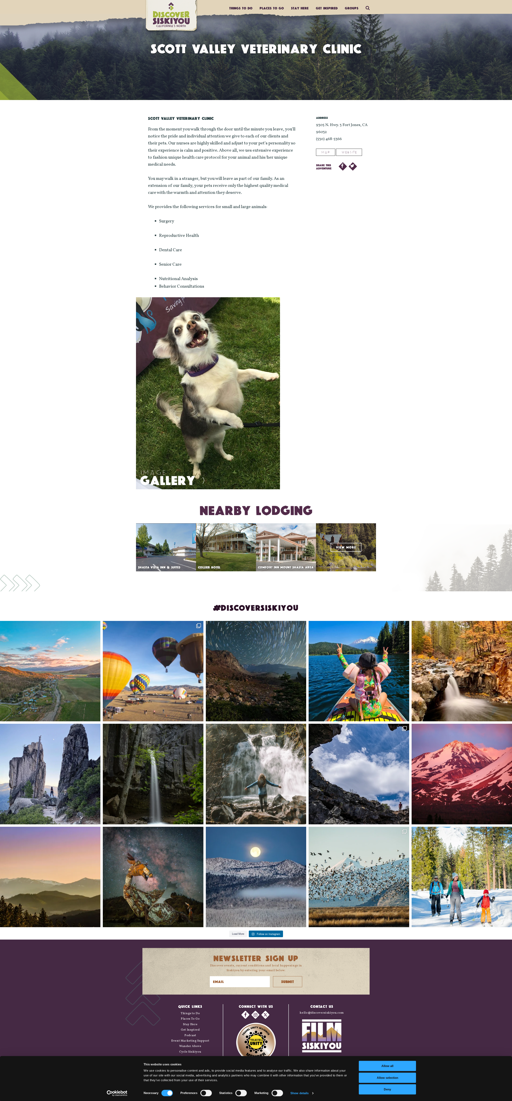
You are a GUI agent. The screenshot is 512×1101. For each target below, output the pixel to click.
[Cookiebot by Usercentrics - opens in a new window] (117, 1093)
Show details (299, 1093)
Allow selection (387, 1077)
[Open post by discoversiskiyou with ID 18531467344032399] (50, 671)
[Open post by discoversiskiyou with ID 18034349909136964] (359, 877)
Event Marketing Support (190, 1041)
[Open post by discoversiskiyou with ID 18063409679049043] (359, 671)
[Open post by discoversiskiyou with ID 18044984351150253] (462, 774)
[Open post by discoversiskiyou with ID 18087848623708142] (256, 774)
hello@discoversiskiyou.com (322, 1013)
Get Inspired (327, 8)
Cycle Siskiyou (190, 1052)
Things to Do (190, 1013)
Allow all (387, 1066)
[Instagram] (255, 1015)
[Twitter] (265, 1015)
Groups (351, 8)
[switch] (206, 1093)
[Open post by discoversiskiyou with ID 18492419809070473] (256, 671)
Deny (387, 1089)
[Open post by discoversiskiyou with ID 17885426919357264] (462, 671)
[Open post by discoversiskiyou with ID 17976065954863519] (153, 774)
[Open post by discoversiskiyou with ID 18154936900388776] (153, 671)
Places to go (272, 8)
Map (325, 152)
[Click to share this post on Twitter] (353, 166)
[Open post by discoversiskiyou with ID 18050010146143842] (153, 877)
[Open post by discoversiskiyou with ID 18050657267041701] (256, 877)
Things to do (240, 8)
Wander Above (190, 1046)
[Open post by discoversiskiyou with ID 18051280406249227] (359, 774)
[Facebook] (245, 1015)
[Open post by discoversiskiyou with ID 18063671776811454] (50, 877)
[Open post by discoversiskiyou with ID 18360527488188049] (462, 877)
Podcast (190, 1035)
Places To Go (190, 1019)
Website (349, 152)
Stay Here (300, 8)
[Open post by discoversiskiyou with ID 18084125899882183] (50, 774)
